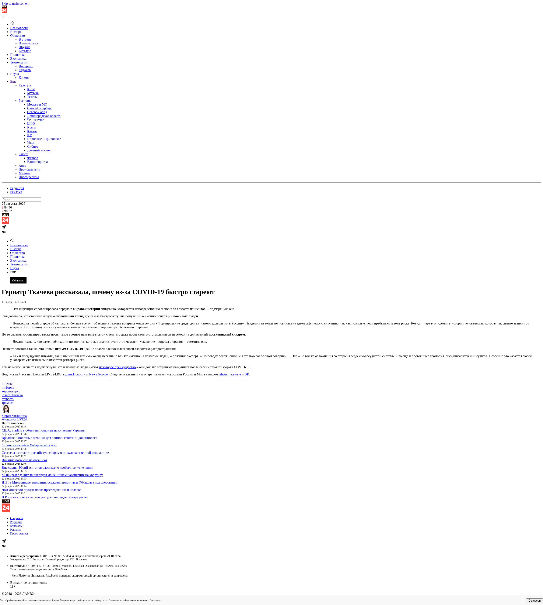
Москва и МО (37, 104)
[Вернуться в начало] (4, 12)
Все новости (19, 28)
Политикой (155, 600)
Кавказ (32, 131)
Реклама (16, 192)
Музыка (33, 93)
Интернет (26, 66)
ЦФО (31, 123)
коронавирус (11, 391)
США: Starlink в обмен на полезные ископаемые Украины (43, 430)
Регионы (25, 100)
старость (8, 399)
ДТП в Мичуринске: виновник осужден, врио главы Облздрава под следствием (60, 482)
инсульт (7, 383)
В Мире (15, 32)
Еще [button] (13, 272)
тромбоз (7, 403)
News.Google (98, 374)
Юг (29, 135)
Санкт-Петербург (39, 108)
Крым (31, 127)
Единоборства (37, 162)
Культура (25, 85)
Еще (13, 81)
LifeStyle (25, 51)
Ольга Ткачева (12, 395)
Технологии (19, 62)
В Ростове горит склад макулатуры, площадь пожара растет (45, 497)
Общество (17, 35)
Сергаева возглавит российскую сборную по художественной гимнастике (55, 452)
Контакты (16, 525)
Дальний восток (38, 150)
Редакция (17, 188)
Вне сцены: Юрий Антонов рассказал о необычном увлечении (47, 467)
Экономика (18, 58)
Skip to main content (15, 3)
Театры (32, 97)
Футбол (32, 158)
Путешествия (28, 43)
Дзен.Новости (75, 374)
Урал (30, 142)
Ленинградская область (44, 116)
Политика (17, 54)
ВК (247, 374)
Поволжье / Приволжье (44, 139)
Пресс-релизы (29, 177)
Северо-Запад (37, 112)
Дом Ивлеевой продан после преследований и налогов (41, 490)
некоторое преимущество (117, 367)
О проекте (16, 518)
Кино (31, 89)
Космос (24, 77)
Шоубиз (24, 47)
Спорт (23, 154)
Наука (14, 74)
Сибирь (32, 146)
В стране (25, 39)
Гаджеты (25, 70)
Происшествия (29, 169)
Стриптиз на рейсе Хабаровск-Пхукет (29, 445)
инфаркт (8, 387)
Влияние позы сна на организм (24, 460)
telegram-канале (230, 374)
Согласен (535, 600)
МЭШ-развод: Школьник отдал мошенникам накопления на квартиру (52, 475)
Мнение (24, 173)
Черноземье (35, 119)
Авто (22, 165)
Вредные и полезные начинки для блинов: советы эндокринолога (49, 438)
